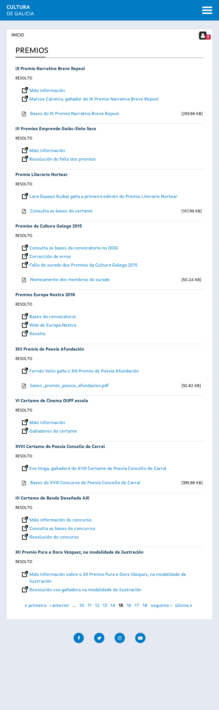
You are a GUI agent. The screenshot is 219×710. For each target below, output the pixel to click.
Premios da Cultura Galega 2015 (48, 226)
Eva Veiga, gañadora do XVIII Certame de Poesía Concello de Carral (98, 468)
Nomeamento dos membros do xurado (70, 280)
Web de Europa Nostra (52, 325)
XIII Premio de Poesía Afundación (49, 349)
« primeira (35, 605)
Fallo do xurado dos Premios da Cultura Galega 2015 (83, 265)
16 (129, 605)
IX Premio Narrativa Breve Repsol (50, 69)
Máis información (47, 91)
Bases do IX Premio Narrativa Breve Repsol (74, 114)
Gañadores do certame (53, 431)
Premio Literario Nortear (41, 175)
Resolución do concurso (54, 537)
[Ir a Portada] (20, 12)
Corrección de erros (50, 257)
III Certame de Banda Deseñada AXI (52, 498)
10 (81, 605)
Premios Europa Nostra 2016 (45, 295)
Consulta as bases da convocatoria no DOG (73, 248)
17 (137, 605)
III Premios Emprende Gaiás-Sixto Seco (55, 129)
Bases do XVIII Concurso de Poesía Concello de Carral (85, 483)
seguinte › (161, 605)
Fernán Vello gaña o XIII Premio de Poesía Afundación (84, 371)
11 (90, 605)
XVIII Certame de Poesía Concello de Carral (60, 447)
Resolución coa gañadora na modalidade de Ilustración (85, 590)
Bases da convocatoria (52, 317)
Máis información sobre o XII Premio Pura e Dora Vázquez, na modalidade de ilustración (107, 574)
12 (97, 605)
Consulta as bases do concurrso (62, 529)
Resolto (23, 78)
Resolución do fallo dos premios (62, 159)
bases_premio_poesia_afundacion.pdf (69, 386)
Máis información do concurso (60, 520)
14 (112, 605)
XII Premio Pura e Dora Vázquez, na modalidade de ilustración (79, 553)
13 (105, 605)
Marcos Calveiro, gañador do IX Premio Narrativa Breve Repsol (94, 99)
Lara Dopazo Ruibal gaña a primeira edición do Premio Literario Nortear (103, 197)
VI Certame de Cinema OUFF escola (51, 401)
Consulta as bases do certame (61, 211)
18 (145, 605)
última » (183, 605)
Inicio (17, 35)
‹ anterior (59, 605)
